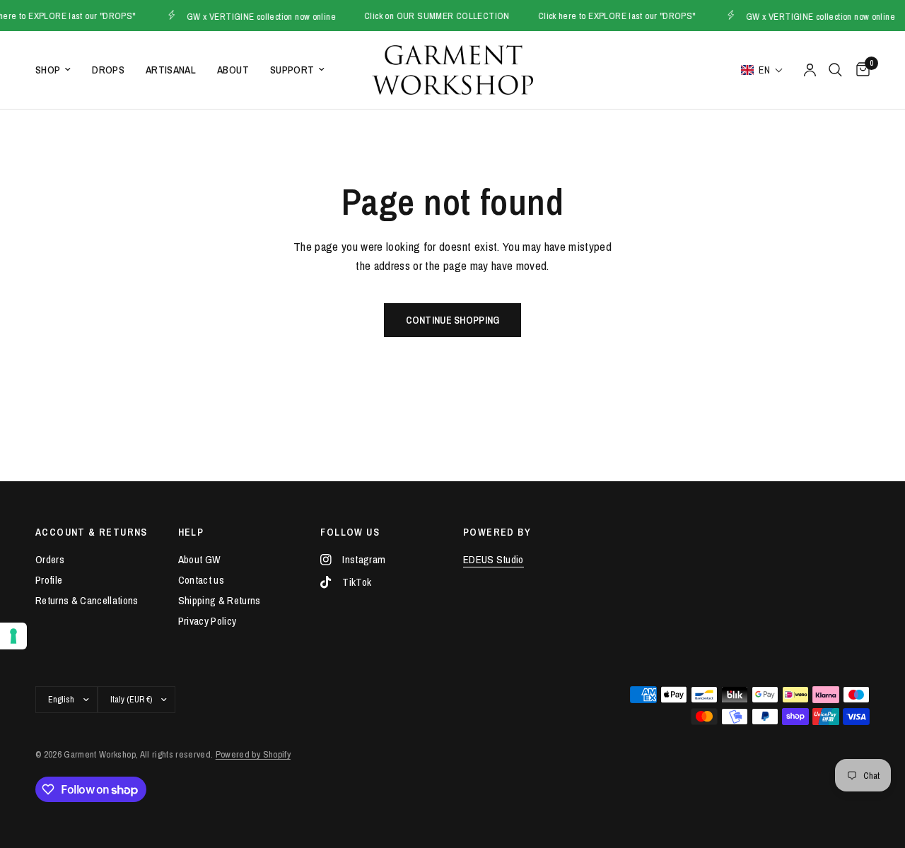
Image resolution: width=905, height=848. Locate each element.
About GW (199, 559)
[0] (859, 70)
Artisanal (171, 69)
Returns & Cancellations (87, 600)
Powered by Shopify (253, 754)
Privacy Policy (207, 620)
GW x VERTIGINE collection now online (255, 16)
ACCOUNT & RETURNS (91, 532)
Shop (47, 69)
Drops (108, 69)
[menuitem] (58, 70)
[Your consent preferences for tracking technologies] (13, 636)
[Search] (835, 70)
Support (292, 69)
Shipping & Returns (219, 600)
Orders (49, 559)
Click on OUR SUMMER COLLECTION (431, 15)
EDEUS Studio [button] (493, 559)
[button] (762, 70)
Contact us (201, 579)
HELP (191, 532)
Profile (48, 579)
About (233, 69)
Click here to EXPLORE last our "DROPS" (611, 15)
